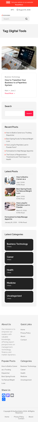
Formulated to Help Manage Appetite (19, 151)
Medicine (24, 376)
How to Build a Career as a (22, 178)
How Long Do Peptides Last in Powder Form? (17, 146)
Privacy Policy (26, 333)
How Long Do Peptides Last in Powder (23, 205)
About (23, 336)
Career (23, 370)
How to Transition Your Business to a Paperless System (16, 82)
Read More (19, 5)
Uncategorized (26, 380)
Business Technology (12, 77)
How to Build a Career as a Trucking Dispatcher (18, 134)
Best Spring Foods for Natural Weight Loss (19, 140)
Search (8, 106)
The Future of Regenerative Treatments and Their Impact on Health (18, 157)
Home (23, 330)
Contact (24, 340)
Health (23, 373)
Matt (6, 90)
